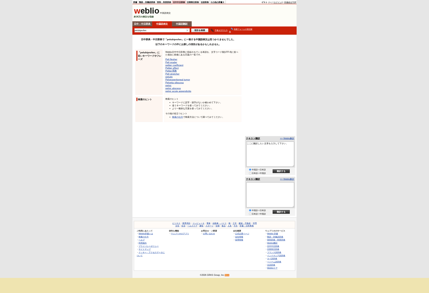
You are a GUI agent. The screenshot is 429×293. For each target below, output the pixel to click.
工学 (235, 223)
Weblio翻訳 (272, 243)
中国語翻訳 (182, 23)
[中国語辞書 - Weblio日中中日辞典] (146, 13)
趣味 (201, 226)
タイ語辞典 (272, 258)
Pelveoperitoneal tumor (177, 79)
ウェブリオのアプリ (180, 234)
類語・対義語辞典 (147, 2)
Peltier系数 (171, 71)
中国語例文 (162, 23)
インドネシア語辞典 (276, 255)
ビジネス (176, 223)
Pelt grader (171, 62)
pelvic (168, 85)
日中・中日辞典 (142, 23)
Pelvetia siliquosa (174, 82)
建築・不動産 (245, 223)
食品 (224, 226)
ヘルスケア (192, 226)
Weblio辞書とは (146, 234)
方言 (236, 226)
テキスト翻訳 (253, 138)
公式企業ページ (242, 234)
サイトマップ (145, 249)
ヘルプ (142, 240)
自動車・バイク (219, 223)
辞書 (135, 2)
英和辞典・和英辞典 (276, 240)
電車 (208, 223)
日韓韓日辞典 (193, 2)
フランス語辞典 (274, 252)
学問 (255, 223)
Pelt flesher (171, 59)
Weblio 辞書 (272, 234)
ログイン (278, 2)
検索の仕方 (177, 117)
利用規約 (143, 243)
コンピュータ (198, 223)
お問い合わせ (209, 234)
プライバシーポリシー (149, 246)
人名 (230, 226)
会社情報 (239, 237)
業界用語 (186, 223)
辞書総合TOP (290, 2)
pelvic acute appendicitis (178, 91)
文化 (177, 226)
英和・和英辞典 (164, 2)
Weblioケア (272, 268)
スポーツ (209, 226)
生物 (218, 226)
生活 (183, 226)
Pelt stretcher (172, 74)
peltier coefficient (174, 65)
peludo (169, 76)
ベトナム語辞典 (274, 262)
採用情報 (239, 240)
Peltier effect (172, 68)
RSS (227, 275)
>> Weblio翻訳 (287, 138)
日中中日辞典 (179, 2)
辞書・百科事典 (247, 226)
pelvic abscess (173, 88)
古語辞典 (205, 2)
